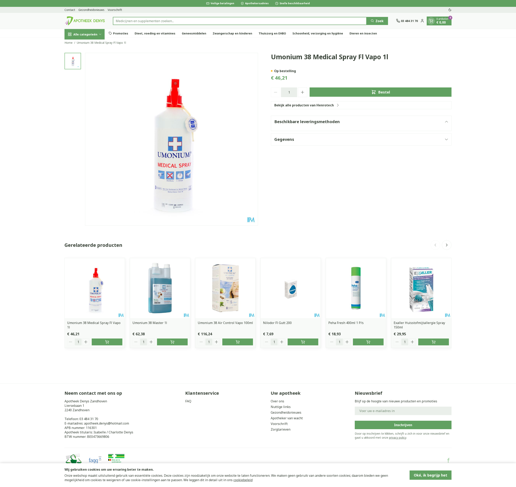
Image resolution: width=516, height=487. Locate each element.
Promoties (120, 33)
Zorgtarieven (280, 429)
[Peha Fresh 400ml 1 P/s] (356, 288)
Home (68, 43)
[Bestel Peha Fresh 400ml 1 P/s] (368, 342)
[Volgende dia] (447, 245)
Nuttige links (281, 407)
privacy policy (397, 437)
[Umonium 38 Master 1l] (160, 288)
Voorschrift (115, 10)
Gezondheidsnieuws (91, 10)
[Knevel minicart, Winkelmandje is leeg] (431, 20)
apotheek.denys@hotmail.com (106, 423)
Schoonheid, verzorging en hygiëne (317, 33)
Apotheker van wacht (287, 418)
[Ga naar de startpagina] (84, 21)
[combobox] (240, 21)
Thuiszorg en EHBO (272, 33)
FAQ (188, 401)
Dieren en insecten (363, 33)
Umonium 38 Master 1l (149, 323)
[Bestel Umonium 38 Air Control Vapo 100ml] (237, 342)
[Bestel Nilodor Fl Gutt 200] (303, 342)
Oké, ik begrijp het (430, 475)
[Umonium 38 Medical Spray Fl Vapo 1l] (95, 288)
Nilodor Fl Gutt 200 (277, 323)
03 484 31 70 (88, 419)
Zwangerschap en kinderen (232, 33)
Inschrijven (403, 425)
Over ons (277, 401)
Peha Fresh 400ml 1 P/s (346, 323)
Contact (69, 10)
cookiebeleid (243, 480)
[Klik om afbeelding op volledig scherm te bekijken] (171, 139)
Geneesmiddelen (194, 33)
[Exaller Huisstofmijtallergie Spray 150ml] (421, 288)
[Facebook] (448, 460)
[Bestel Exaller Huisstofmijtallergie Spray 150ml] (433, 342)
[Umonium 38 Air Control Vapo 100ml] (225, 288)
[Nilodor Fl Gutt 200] (291, 288)
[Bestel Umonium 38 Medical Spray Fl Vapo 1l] (107, 342)
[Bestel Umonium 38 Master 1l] (172, 342)
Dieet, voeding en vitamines (155, 33)
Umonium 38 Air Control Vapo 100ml (225, 323)
